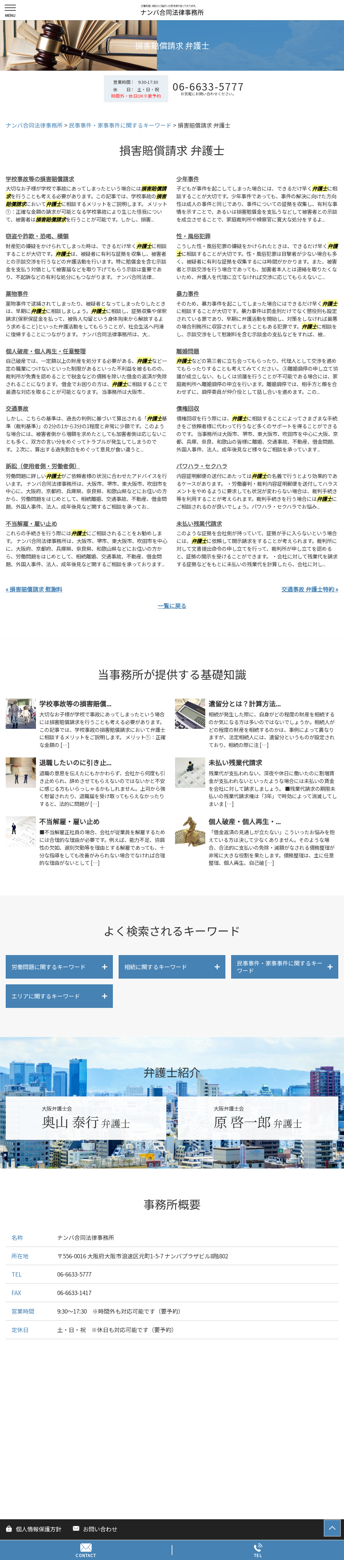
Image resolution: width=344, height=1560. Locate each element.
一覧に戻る (172, 605)
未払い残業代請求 (199, 523)
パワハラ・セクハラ (201, 466)
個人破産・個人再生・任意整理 (46, 351)
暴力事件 (187, 293)
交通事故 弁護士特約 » (310, 589)
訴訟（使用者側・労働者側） (43, 466)
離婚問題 (187, 351)
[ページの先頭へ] (332, 1528)
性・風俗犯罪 (193, 236)
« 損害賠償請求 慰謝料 (34, 589)
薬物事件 (17, 293)
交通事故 (17, 408)
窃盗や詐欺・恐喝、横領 (37, 236)
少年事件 (187, 178)
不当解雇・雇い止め (31, 523)
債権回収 (187, 408)
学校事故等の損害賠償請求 (40, 178)
